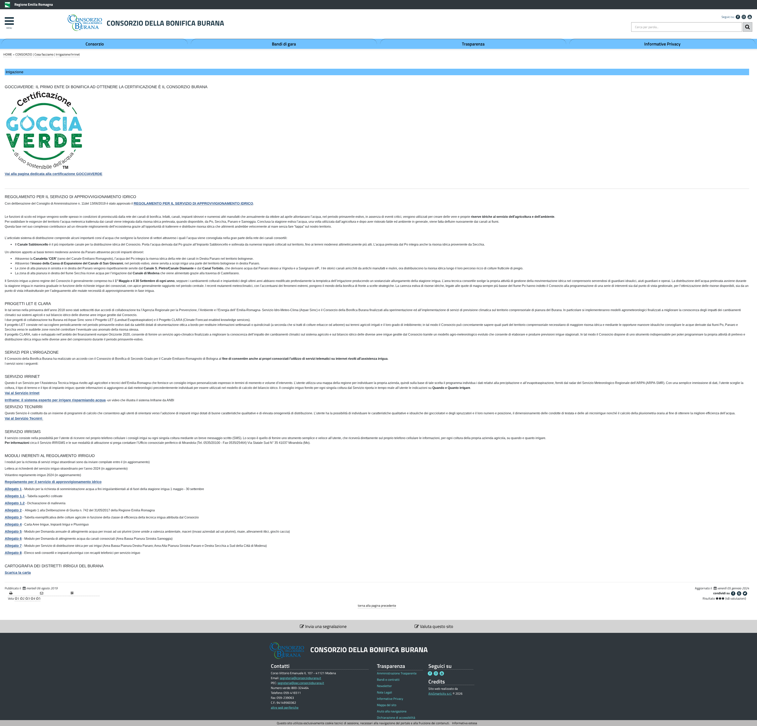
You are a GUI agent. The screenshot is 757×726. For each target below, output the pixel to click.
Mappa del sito (386, 705)
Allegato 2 (13, 510)
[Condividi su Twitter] (745, 593)
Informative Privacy (662, 44)
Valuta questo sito (436, 626)
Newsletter (384, 686)
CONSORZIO (23, 54)
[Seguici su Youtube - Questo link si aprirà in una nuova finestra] (750, 17)
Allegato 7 (13, 546)
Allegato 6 (13, 539)
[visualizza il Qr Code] (84, 593)
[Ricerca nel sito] (747, 27)
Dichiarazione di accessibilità (396, 718)
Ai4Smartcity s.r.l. (440, 693)
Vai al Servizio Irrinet (22, 393)
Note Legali (384, 692)
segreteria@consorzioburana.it (300, 678)
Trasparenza (473, 44)
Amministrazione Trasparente (397, 673)
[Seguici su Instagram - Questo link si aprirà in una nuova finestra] (744, 17)
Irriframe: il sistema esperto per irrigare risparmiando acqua (55, 400)
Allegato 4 (13, 524)
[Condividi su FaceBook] (733, 593)
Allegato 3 (13, 517)
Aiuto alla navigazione (391, 711)
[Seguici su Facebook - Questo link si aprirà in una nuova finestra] (738, 17)
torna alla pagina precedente (377, 605)
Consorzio (95, 44)
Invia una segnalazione (325, 626)
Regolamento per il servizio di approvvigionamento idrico (53, 482)
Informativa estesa (464, 723)
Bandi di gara (284, 44)
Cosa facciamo (43, 54)
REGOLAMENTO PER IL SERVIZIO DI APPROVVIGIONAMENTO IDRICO (193, 203)
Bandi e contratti (388, 679)
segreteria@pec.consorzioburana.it (301, 683)
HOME (7, 54)
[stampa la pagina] (23, 593)
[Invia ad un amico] (53, 593)
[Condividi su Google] (739, 593)
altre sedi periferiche (284, 707)
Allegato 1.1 (15, 496)
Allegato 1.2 (15, 503)
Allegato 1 (13, 489)
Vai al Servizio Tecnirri (24, 418)
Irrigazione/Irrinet (68, 54)
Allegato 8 (13, 553)
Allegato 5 (13, 531)
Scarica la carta (18, 573)
